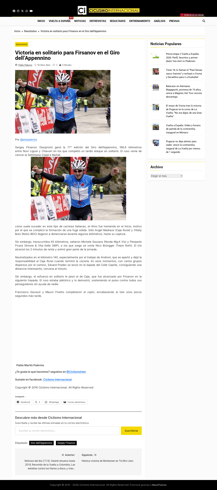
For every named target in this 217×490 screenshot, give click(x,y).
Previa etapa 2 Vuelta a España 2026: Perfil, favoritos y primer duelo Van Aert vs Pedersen (182, 58)
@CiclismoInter (76, 371)
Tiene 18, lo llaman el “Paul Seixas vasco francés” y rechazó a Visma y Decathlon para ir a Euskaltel (184, 74)
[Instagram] (18, 11)
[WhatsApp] (27, 11)
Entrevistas (98, 21)
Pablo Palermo (25, 65)
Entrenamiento (139, 21)
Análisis (159, 21)
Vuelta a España (60, 20)
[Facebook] (14, 11)
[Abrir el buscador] (204, 21)
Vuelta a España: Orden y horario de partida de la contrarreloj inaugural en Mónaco (183, 129)
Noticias (80, 21)
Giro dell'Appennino (41, 442)
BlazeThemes (159, 484)
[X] (22, 11)
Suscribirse (131, 430)
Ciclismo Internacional (57, 379)
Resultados (117, 21)
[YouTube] (31, 11)
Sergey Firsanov (66, 442)
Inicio (41, 21)
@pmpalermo (28, 139)
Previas (174, 21)
